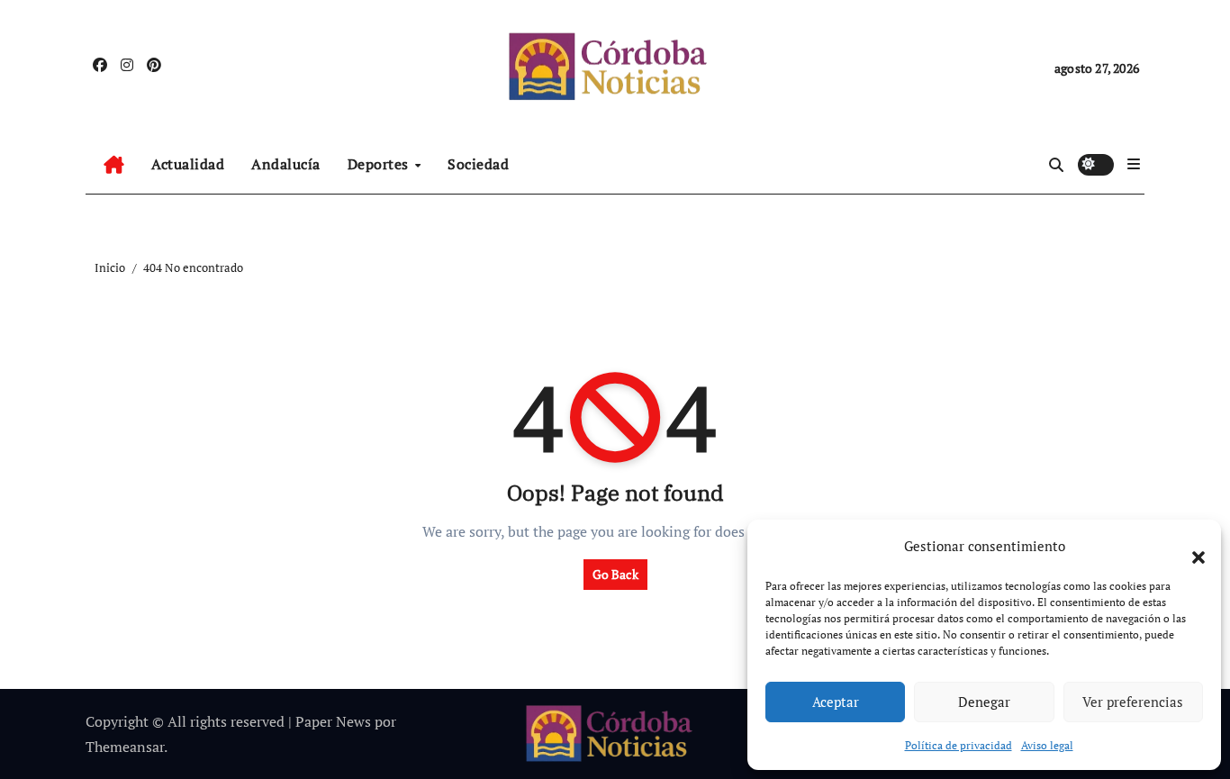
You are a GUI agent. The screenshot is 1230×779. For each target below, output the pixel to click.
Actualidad (187, 164)
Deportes (380, 164)
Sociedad (478, 164)
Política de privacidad (958, 745)
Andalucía (286, 164)
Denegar (984, 702)
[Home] (114, 165)
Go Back (615, 574)
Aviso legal (1047, 745)
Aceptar (835, 702)
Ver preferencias (1132, 702)
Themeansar (125, 746)
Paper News (333, 721)
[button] (1189, 546)
